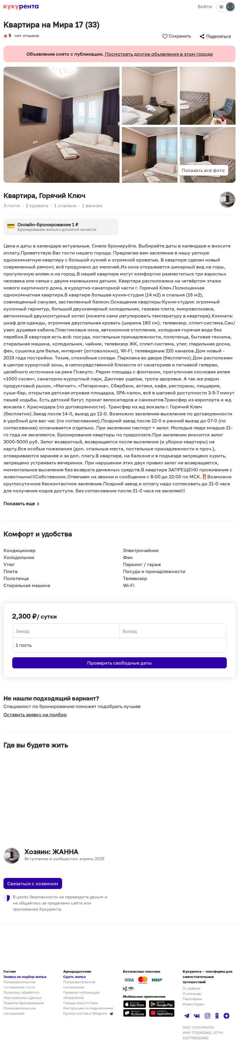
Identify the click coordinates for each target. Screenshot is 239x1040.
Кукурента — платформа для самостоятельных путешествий (207, 976)
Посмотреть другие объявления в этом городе (159, 54)
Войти (205, 6)
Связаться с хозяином (32, 883)
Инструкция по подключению (88, 1008)
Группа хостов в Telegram (85, 1013)
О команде (192, 993)
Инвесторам (193, 1004)
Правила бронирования (23, 1003)
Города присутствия (80, 1003)
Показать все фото (203, 170)
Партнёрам (192, 999)
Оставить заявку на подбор (35, 714)
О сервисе (192, 988)
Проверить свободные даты (119, 663)
